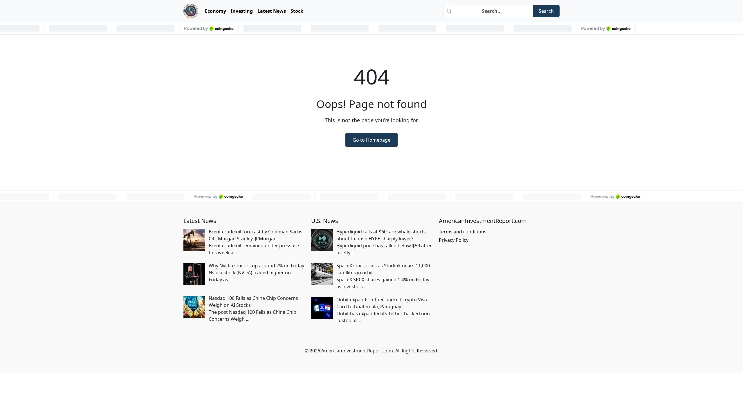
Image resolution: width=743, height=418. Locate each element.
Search (546, 11)
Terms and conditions (462, 231)
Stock (297, 11)
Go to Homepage (371, 140)
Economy (215, 11)
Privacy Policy (453, 240)
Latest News (271, 11)
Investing (242, 11)
